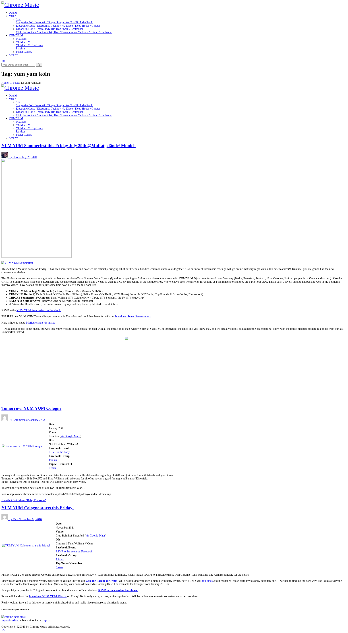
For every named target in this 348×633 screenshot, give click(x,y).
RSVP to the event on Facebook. (118, 590)
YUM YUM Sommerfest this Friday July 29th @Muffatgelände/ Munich (68, 145)
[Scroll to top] (3, 629)
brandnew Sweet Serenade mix (133, 316)
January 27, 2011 (39, 419)
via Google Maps (70, 436)
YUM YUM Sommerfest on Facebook (38, 310)
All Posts (14, 82)
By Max (14, 519)
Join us (53, 460)
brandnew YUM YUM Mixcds (48, 596)
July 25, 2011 (29, 157)
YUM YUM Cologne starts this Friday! (37, 507)
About (15, 620)
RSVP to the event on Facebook (74, 551)
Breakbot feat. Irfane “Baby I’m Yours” (23, 500)
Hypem (46, 620)
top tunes (207, 580)
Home (5, 82)
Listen (52, 467)
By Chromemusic (19, 419)
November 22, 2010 (30, 519)
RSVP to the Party (59, 452)
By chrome (15, 157)
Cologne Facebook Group (101, 580)
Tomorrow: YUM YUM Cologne (31, 408)
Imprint (5, 620)
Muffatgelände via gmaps (40, 322)
